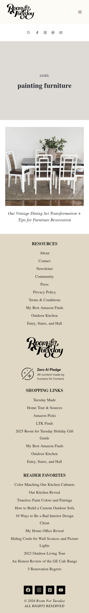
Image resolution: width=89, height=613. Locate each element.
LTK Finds (44, 423)
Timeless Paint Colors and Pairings (44, 500)
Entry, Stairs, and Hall (44, 323)
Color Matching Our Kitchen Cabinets (44, 484)
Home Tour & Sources (44, 407)
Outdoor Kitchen (44, 315)
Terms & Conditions (44, 299)
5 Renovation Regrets (44, 568)
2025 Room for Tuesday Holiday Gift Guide (44, 434)
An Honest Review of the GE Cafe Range (44, 561)
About (44, 252)
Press (44, 284)
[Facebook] (37, 33)
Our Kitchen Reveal (44, 492)
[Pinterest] (53, 33)
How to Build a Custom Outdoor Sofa (44, 507)
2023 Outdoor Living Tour (44, 553)
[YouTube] (61, 33)
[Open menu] (80, 12)
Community (44, 276)
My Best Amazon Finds (44, 307)
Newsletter (44, 268)
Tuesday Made (44, 399)
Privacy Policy (44, 291)
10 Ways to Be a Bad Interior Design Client (44, 519)
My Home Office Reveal (44, 530)
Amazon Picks (44, 415)
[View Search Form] (28, 32)
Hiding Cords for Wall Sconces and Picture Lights (44, 542)
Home (44, 75)
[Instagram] (45, 33)
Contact (44, 260)
